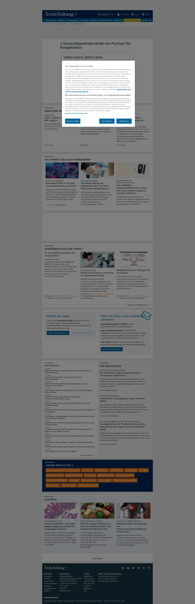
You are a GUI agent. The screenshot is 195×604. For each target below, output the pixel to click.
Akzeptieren (124, 121)
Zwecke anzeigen (72, 121)
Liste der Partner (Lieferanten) (76, 113)
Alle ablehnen (107, 121)
